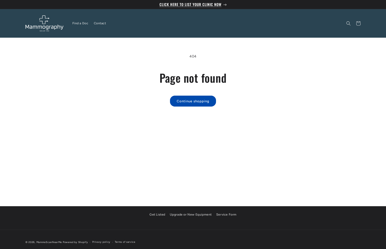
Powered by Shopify (75, 242)
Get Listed (157, 214)
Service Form (226, 214)
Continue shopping (193, 101)
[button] (348, 23)
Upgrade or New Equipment (191, 214)
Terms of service (125, 242)
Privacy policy (101, 242)
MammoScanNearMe (49, 242)
